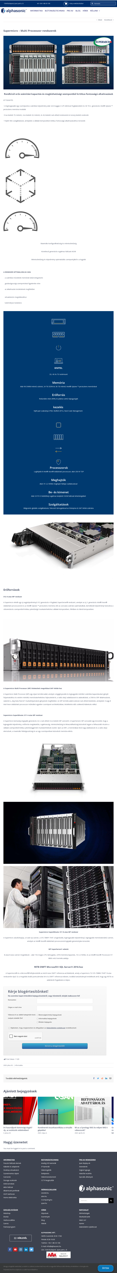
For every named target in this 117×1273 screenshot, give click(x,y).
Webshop (6, 1216)
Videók (43, 1226)
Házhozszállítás (9, 1223)
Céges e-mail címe (15, 1007)
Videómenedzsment (48, 1179)
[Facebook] (10, 1252)
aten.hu (44, 1199)
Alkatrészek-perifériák (11, 1193)
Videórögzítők (46, 1172)
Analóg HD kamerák (48, 1166)
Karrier (81, 1226)
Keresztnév (12, 1000)
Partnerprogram (9, 1229)
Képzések (44, 1216)
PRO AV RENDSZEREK (87, 1162)
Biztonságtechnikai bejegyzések (50, 1015)
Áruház (6, 1219)
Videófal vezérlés (85, 1176)
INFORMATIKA (9, 1162)
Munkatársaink (84, 1219)
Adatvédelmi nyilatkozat (88, 1229)
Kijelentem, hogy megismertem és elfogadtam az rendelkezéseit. (44, 1028)
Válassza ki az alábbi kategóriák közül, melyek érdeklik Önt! (22, 1016)
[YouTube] (15, 1252)
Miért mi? (82, 1223)
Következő (108, 20)
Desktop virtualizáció (11, 1172)
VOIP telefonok (9, 1196)
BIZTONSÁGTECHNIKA (49, 1162)
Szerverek (7, 1179)
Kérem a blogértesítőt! (55, 1046)
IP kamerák (45, 1169)
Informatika (19, 1065)
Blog (43, 1223)
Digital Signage (84, 1172)
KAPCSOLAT (84, 1212)
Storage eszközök (10, 1183)
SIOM (66, 496)
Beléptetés (45, 1176)
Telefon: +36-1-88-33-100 (50, 1245)
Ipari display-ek (84, 1166)
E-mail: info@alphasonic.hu (51, 1249)
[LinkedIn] (26, 1252)
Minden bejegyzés (45, 1022)
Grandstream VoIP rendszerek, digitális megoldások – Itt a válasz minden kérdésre (94, 1130)
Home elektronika (10, 1200)
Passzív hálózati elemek (12, 1166)
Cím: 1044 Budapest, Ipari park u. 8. (54, 1252)
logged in (16, 1151)
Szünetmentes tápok (11, 1176)
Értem (105, 1268)
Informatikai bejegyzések (48, 1018)
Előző (100, 20)
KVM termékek (8, 1186)
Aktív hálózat (8, 1190)
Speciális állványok (86, 1179)
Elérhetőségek (84, 1216)
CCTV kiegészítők (47, 1183)
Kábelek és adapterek (11, 1169)
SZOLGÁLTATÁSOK (10, 1212)
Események (45, 1219)
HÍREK (43, 1212)
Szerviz (6, 1226)
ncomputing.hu (46, 1202)
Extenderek (83, 1169)
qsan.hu (44, 1206)
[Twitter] (31, 1252)
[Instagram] (21, 1252)
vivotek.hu (45, 1195)
